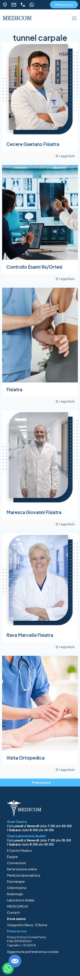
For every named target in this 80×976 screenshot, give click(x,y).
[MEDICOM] (17, 20)
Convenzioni (16, 863)
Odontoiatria (16, 888)
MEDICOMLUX (17, 906)
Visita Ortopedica (25, 758)
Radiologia (15, 894)
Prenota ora (64, 5)
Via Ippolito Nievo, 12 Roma (27, 925)
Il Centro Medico (19, 850)
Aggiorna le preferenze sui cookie (32, 951)
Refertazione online (22, 869)
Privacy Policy (16, 937)
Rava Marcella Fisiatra (29, 635)
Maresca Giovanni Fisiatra (33, 512)
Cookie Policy (37, 937)
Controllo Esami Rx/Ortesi (34, 267)
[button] (8, 968)
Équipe (12, 857)
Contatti (13, 912)
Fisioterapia (16, 881)
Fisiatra (14, 389)
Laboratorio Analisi (20, 900)
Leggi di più (67, 156)
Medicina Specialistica (23, 875)
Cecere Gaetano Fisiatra (32, 144)
